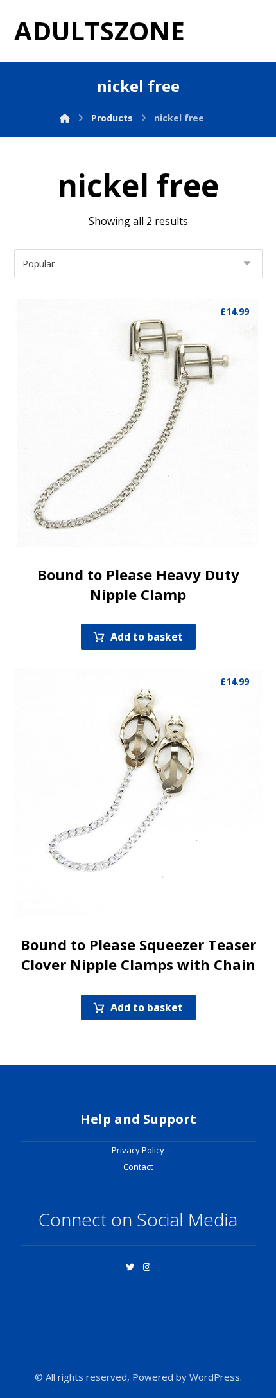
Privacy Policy (138, 1150)
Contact (138, 1166)
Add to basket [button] (146, 637)
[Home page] (65, 118)
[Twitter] (129, 1267)
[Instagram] (146, 1267)
